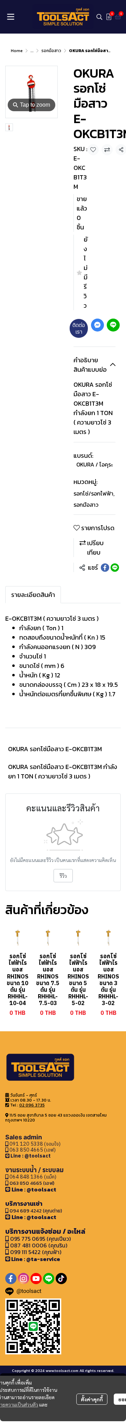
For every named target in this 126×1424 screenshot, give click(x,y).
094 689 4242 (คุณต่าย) (35, 1211)
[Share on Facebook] (105, 567)
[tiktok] (61, 1278)
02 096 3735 (32, 1105)
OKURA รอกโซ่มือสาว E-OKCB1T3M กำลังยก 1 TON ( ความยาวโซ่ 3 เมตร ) (62, 771)
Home (17, 51)
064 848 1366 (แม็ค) (32, 1176)
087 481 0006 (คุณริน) (38, 1245)
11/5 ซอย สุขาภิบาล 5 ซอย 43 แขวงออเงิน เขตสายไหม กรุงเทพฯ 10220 (56, 1117)
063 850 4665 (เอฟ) (32, 1149)
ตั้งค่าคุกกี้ (92, 1399)
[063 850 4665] (7, 1155)
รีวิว (63, 876)
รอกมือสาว (51, 51)
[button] (99, 17)
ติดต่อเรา (78, 328)
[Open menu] (11, 17)
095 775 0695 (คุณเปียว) (40, 1238)
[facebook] (10, 1278)
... (32, 51)
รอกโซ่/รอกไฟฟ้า (94, 493)
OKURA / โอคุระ (94, 464)
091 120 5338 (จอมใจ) (34, 1143)
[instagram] (23, 1278)
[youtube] (36, 1278)
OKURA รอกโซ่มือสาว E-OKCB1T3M (55, 749)
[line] (48, 1278)
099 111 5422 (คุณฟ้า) (35, 1252)
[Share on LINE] (115, 567)
